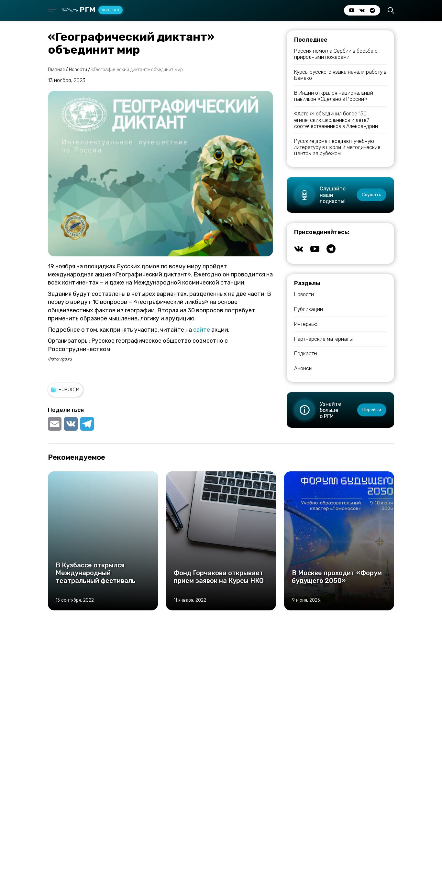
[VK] (71, 424)
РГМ (99, 9)
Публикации (308, 309)
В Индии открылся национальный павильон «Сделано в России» (333, 96)
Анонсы (303, 368)
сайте (201, 329)
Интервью (305, 324)
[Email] (55, 424)
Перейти (371, 410)
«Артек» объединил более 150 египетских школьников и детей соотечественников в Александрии (336, 120)
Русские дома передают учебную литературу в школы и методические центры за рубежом (337, 147)
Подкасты (305, 353)
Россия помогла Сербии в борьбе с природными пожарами (336, 54)
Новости (69, 389)
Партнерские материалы (323, 339)
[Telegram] (87, 424)
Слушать (371, 195)
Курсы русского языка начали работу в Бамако (340, 75)
